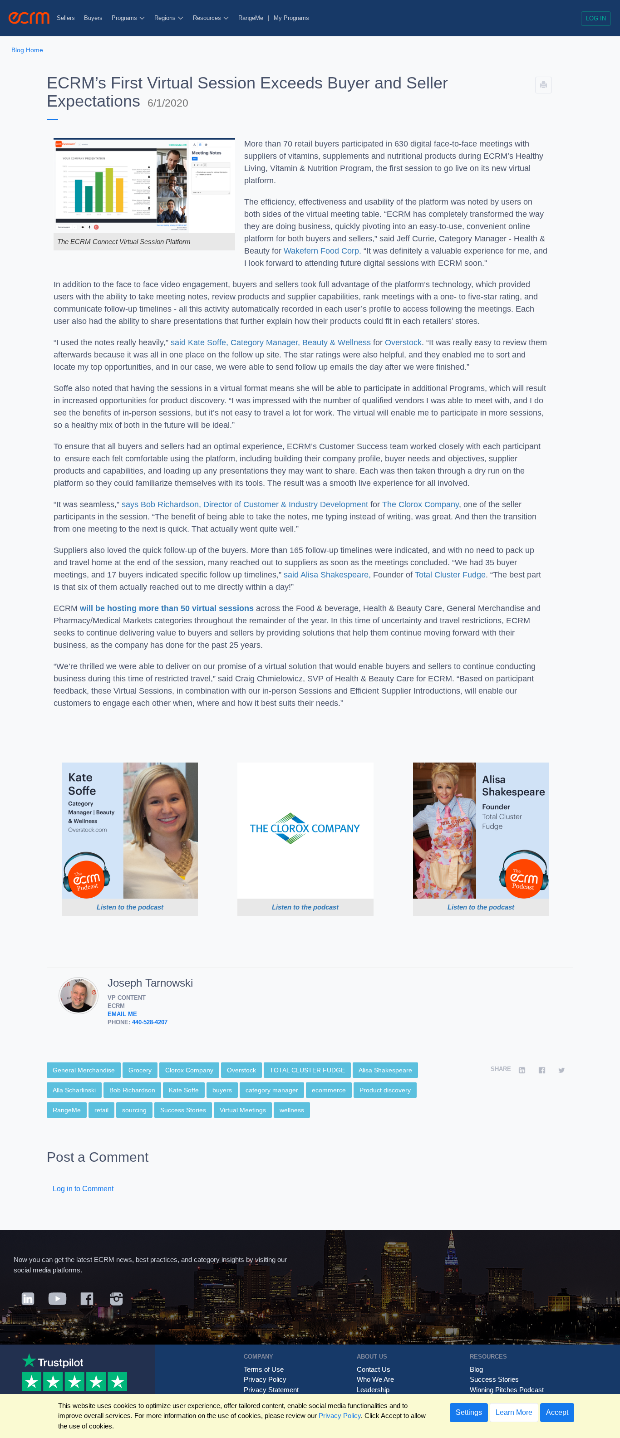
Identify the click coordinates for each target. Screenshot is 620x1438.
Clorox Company (189, 1070)
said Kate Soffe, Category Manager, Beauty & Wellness (271, 342)
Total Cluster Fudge (450, 574)
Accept (557, 1412)
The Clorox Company (420, 504)
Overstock (403, 342)
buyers (222, 1090)
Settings (469, 1412)
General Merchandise (84, 1070)
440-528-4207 (149, 1022)
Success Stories (183, 1110)
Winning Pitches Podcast (507, 1390)
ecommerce (329, 1090)
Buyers (93, 18)
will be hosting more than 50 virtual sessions (167, 608)
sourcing (134, 1110)
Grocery (140, 1070)
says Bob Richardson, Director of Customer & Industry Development (245, 504)
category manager (272, 1090)
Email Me (122, 1014)
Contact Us (373, 1369)
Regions (165, 18)
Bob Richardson (132, 1090)
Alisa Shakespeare (385, 1070)
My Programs (291, 18)
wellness (292, 1110)
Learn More (514, 1412)
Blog (476, 1369)
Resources (208, 18)
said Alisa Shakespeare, (328, 574)
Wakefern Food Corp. (322, 250)
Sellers (66, 18)
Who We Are (375, 1379)
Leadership (373, 1390)
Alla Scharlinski (74, 1090)
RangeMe (250, 18)
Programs (125, 18)
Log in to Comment (83, 1189)
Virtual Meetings (243, 1110)
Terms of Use (264, 1369)
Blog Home (27, 50)
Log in (596, 18)
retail (101, 1110)
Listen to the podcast (130, 907)
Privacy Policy (265, 1379)
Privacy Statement (271, 1390)
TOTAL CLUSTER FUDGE (307, 1070)
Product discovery (385, 1090)
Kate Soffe (184, 1090)
